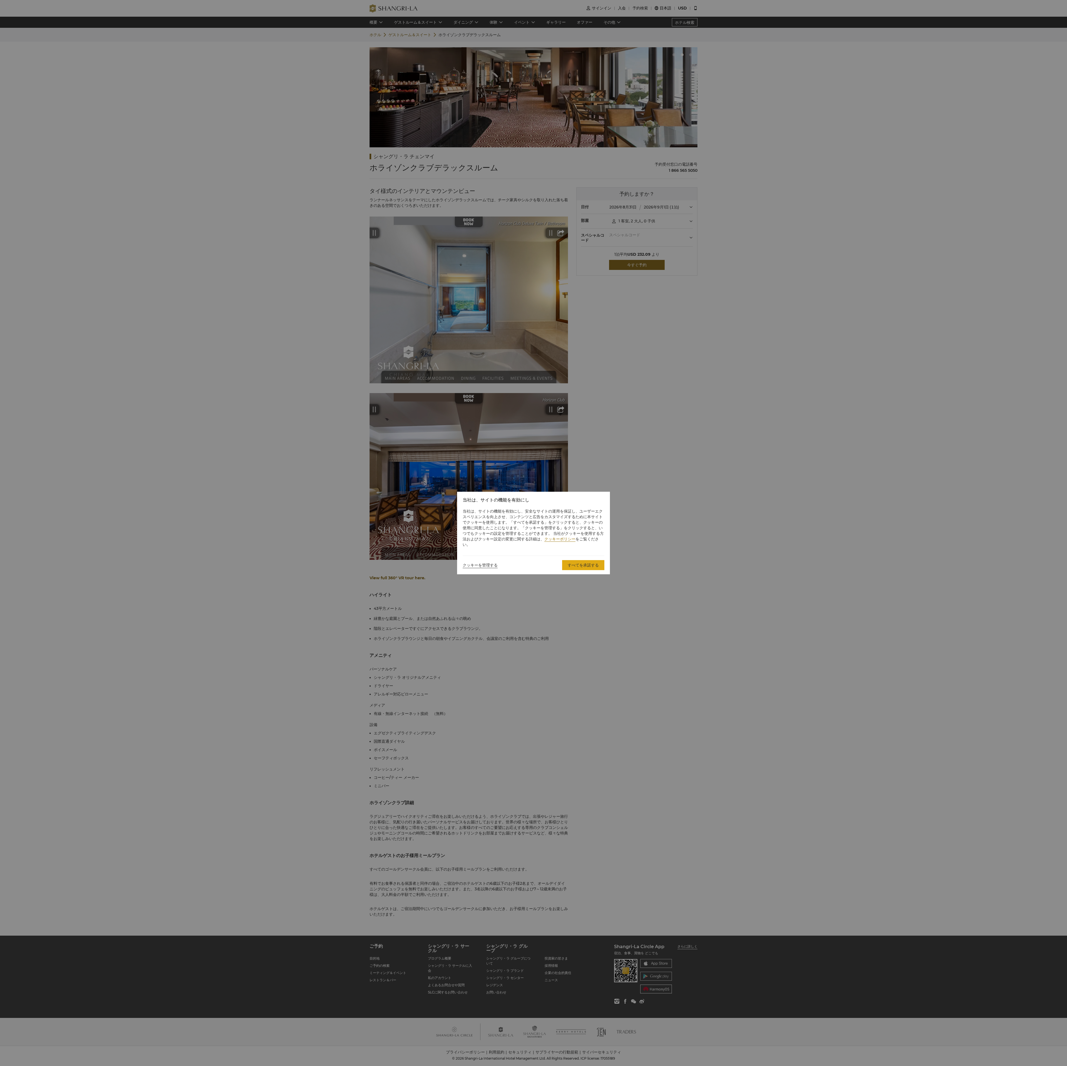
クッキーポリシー (559, 538)
